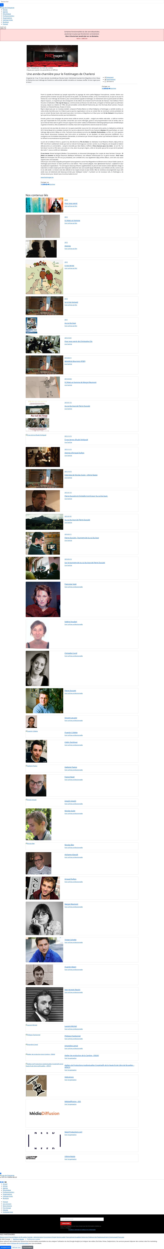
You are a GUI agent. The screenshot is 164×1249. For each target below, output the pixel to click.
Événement (110, 77)
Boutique (6, 22)
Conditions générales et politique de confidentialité (82, 1229)
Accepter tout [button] (5, 1247)
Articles (5, 10)
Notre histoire (7, 1206)
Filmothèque (7, 14)
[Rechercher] (2, 5)
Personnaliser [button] (27, 1247)
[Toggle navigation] (1, 28)
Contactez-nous (8, 1212)
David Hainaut (110, 79)
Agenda (5, 12)
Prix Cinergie (7, 1208)
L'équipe (5, 1210)
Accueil (5, 1184)
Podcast (5, 24)
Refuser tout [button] (16, 1247)
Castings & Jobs (8, 20)
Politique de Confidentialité (19, 1243)
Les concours (7, 1204)
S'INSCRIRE (66, 1223)
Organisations (7, 18)
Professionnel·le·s (8, 16)
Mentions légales (18, 1239)
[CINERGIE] (7, 7)
